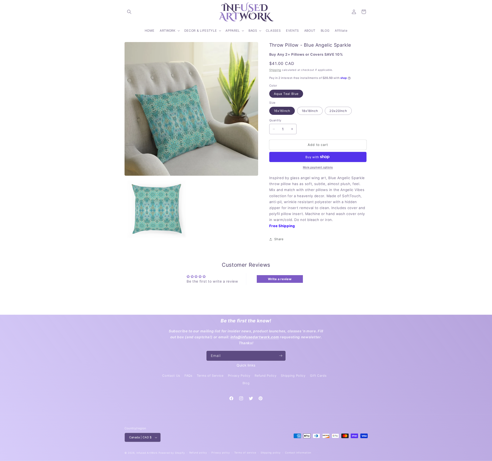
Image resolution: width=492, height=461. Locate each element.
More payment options (318, 167)
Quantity (275, 120)
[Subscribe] (281, 356)
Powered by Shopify (172, 452)
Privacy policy (220, 452)
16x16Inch (282, 111)
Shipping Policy (293, 375)
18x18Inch (310, 111)
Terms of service (245, 452)
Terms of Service (210, 375)
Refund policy (198, 452)
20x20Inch (338, 111)
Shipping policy (271, 452)
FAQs (188, 375)
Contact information (298, 452)
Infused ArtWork (147, 452)
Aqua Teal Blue (286, 94)
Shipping (275, 69)
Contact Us (171, 375)
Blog (246, 383)
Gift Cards (318, 375)
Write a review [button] (280, 279)
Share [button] (278, 239)
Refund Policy (265, 375)
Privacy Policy (239, 375)
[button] (129, 12)
